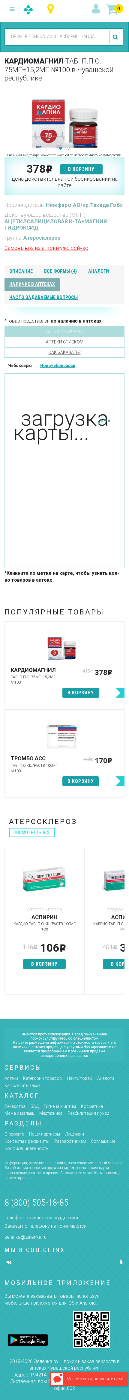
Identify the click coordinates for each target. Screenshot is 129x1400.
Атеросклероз (41, 238)
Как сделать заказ (22, 1085)
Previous (9, 117)
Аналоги (105, 1078)
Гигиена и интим (60, 1106)
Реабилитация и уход (88, 1113)
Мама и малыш (19, 1113)
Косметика (92, 1106)
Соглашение (103, 1141)
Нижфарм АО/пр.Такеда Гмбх (84, 205)
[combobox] (56, 36)
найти (116, 37)
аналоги (98, 271)
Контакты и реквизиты (26, 1141)
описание (21, 271)
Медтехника (50, 1113)
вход (97, 9)
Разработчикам (70, 1141)
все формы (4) (60, 271)
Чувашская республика (52, 9)
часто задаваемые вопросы (43, 297)
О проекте (14, 1134)
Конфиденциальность (26, 1148)
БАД (35, 1106)
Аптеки (11, 1078)
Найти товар (79, 1078)
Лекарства (15, 1106)
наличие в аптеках (32, 284)
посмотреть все (31, 832)
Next (120, 117)
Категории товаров (42, 1078)
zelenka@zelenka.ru (25, 1237)
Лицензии (74, 1134)
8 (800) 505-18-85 (36, 1202)
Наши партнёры (44, 1134)
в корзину (81, 169)
